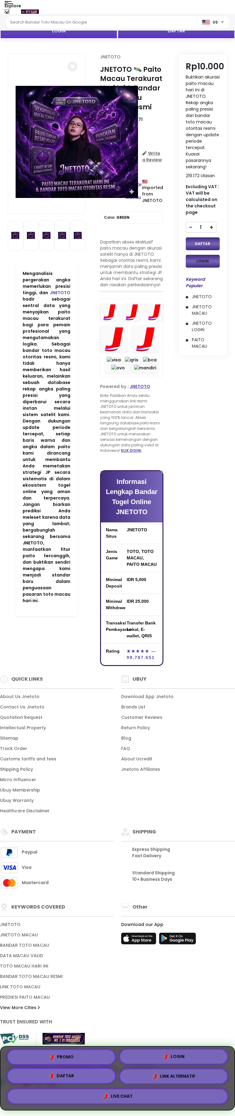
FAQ (125, 748)
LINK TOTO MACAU (20, 987)
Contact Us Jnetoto (22, 707)
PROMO (65, 1058)
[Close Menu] (7, 13)
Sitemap (9, 738)
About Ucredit (136, 759)
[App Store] (139, 940)
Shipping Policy (16, 769)
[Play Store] (177, 940)
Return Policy (135, 728)
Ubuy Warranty (17, 800)
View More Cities (19, 1007)
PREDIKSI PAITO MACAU (25, 997)
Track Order (13, 748)
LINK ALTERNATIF (178, 1078)
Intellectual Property (23, 728)
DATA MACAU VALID (21, 956)
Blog (126, 738)
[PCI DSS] (14, 1038)
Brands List (133, 707)
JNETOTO (60, 293)
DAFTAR (176, 31)
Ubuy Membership (20, 790)
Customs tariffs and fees (28, 759)
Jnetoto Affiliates (140, 769)
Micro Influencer (18, 780)
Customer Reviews (141, 717)
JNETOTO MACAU (19, 935)
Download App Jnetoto (147, 696)
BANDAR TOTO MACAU (24, 945)
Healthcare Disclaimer (25, 811)
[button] (72, 66)
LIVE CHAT (121, 1097)
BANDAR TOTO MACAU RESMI (31, 976)
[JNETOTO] (30, 11)
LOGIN (59, 31)
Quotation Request (21, 717)
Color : (116, 217)
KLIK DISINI (131, 450)
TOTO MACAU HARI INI (24, 966)
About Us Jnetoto (19, 696)
